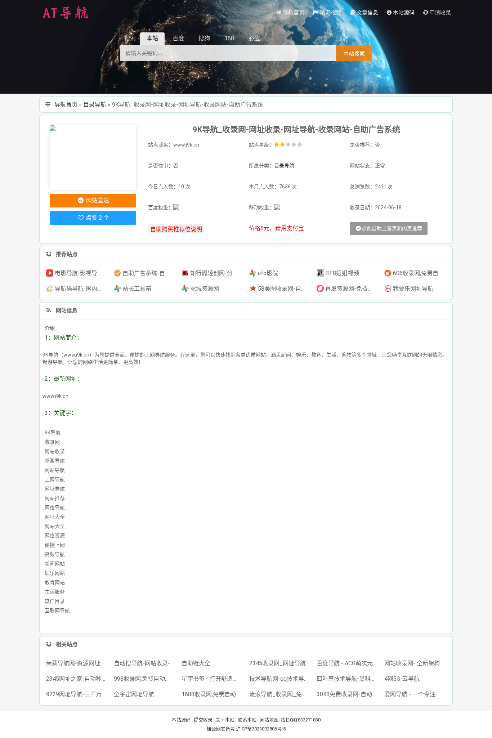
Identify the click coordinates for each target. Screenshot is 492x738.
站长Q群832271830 (301, 720)
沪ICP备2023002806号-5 (261, 729)
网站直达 (97, 200)
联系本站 (247, 720)
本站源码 (181, 720)
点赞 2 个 (96, 218)
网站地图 (269, 720)
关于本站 (225, 720)
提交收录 (203, 720)
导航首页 (65, 104)
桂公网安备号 (221, 729)
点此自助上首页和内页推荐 (392, 228)
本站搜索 (354, 53)
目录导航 (94, 104)
